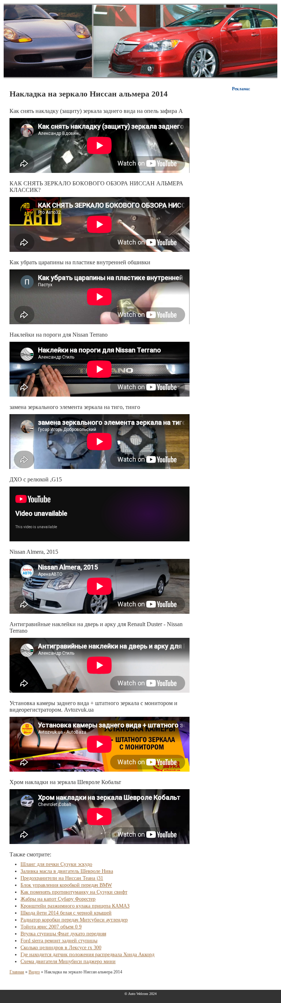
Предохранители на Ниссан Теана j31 (61, 878)
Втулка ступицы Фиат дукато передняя (63, 933)
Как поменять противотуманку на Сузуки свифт (73, 892)
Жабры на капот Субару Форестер (57, 899)
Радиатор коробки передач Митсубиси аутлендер (74, 920)
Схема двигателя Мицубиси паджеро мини (68, 961)
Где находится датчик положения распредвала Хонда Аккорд (87, 954)
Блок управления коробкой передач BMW (66, 885)
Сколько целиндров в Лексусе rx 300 (60, 947)
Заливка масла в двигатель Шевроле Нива (66, 871)
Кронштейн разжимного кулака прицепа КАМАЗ (75, 906)
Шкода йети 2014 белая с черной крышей (66, 913)
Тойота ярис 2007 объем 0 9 (51, 927)
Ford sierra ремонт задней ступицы (58, 940)
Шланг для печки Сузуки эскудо (56, 864)
